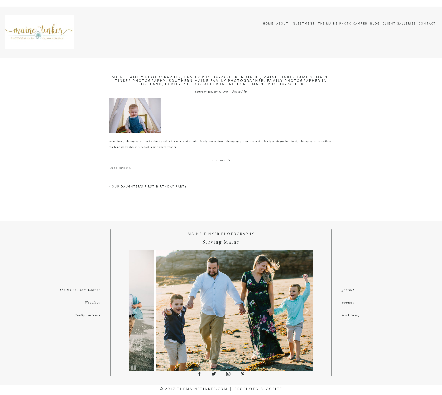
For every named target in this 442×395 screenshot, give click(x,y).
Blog (375, 23)
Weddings (92, 303)
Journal (348, 290)
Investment (303, 23)
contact (348, 303)
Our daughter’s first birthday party (149, 186)
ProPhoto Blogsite (258, 388)
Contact (427, 23)
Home (268, 23)
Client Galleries (399, 23)
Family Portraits (87, 315)
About (282, 23)
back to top (351, 315)
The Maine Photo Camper (342, 23)
